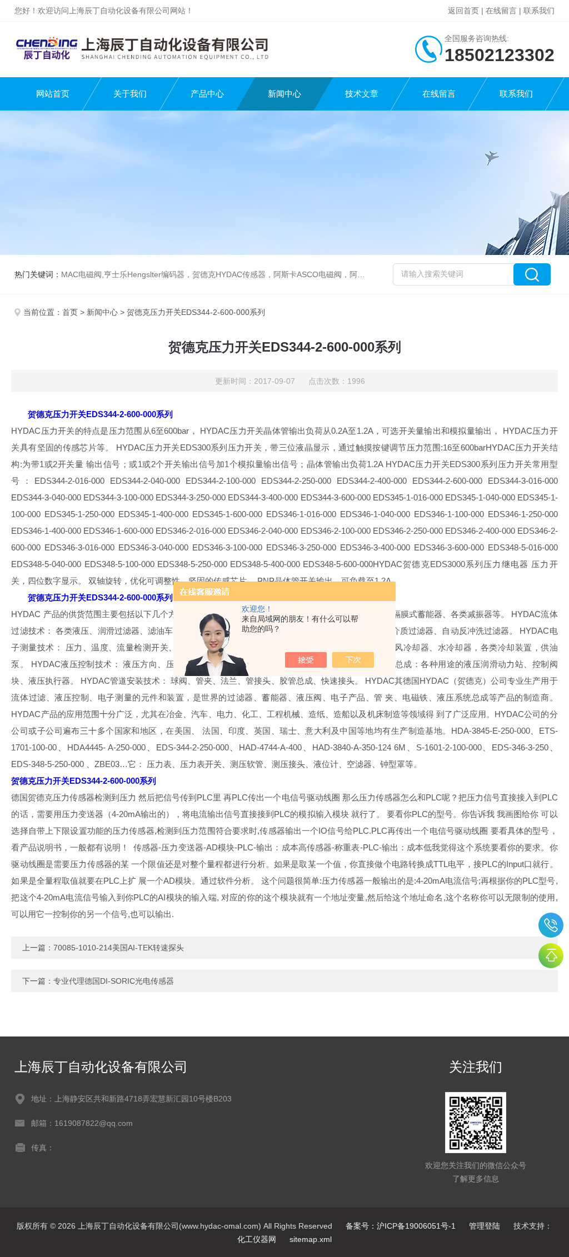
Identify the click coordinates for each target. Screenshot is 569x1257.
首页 (70, 312)
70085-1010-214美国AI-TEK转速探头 (118, 947)
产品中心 (207, 93)
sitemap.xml (311, 1239)
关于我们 (130, 93)
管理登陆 (484, 1225)
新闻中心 (284, 93)
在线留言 (501, 10)
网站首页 (52, 93)
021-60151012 (550, 925)
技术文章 (361, 93)
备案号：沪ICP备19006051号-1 (401, 1225)
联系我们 (539, 10)
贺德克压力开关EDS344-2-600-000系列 (100, 414)
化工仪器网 (256, 1239)
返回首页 (463, 10)
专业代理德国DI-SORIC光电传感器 (113, 980)
